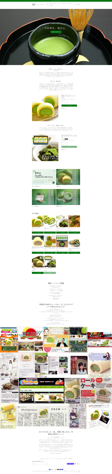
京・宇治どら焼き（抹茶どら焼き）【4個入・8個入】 (73, 249)
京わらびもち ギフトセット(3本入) (48, 268)
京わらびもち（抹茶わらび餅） (60, 228)
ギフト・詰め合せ (35, 206)
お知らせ (44, 458)
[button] (75, 4)
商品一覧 (48, 458)
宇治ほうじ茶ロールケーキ (35, 248)
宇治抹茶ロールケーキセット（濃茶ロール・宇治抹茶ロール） (37, 269)
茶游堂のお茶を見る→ (56, 31)
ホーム (41, 458)
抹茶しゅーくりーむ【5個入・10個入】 (49, 248)
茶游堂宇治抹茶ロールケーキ (48, 228)
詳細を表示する (63, 108)
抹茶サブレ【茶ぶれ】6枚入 (60, 248)
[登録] (47, 464)
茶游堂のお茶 (58, 206)
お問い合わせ (66, 458)
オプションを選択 (50, 252)
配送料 (64, 99)
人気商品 (57, 186)
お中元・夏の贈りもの (36, 186)
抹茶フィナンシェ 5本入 (71, 228)
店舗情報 (70, 458)
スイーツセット (52, 458)
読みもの (56, 458)
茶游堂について (61, 458)
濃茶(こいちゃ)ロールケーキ (36, 228)
